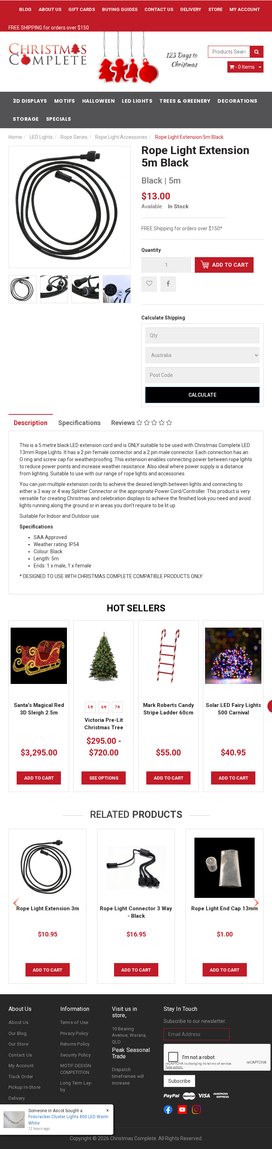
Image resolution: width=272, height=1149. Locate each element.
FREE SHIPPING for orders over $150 (48, 27)
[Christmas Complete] (47, 52)
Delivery (190, 9)
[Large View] (22, 289)
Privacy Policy (74, 1033)
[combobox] (229, 52)
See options (103, 778)
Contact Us (158, 9)
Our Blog (17, 1033)
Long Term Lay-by (76, 1086)
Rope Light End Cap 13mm (224, 908)
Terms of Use (74, 1022)
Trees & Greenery (184, 100)
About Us (50, 9)
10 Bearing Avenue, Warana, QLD (129, 1035)
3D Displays (30, 100)
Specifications (79, 422)
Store (215, 9)
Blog (25, 9)
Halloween (98, 100)
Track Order (20, 1076)
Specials (58, 119)
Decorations (237, 100)
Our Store (18, 1044)
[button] (149, 284)
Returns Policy (75, 1044)
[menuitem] (168, 283)
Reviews (123, 422)
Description (30, 422)
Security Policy (75, 1055)
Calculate (202, 395)
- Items (245, 67)
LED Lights (137, 100)
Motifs (64, 100)
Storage (26, 119)
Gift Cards (81, 9)
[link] (168, 1109)
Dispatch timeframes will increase (128, 1076)
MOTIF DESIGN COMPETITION (75, 1069)
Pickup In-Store (24, 1087)
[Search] (257, 52)
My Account (21, 1065)
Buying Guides (119, 9)
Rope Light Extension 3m (47, 908)
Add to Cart (229, 265)
